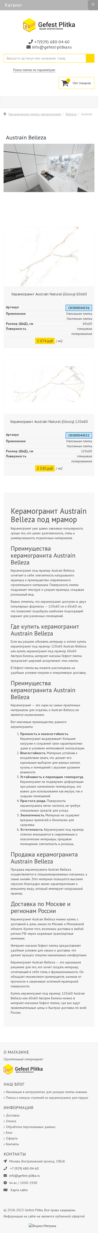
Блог (9, 1132)
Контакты (12, 1144)
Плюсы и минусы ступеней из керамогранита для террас (47, 1097)
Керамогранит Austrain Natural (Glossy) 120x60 (49, 421)
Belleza (71, 114)
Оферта (12, 1138)
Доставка (13, 1115)
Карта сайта (19, 1190)
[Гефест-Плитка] (49, 25)
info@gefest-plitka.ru (52, 47)
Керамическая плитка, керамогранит (35, 114)
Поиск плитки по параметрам (34, 70)
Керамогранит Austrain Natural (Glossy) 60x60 (49, 294)
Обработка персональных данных (30, 1127)
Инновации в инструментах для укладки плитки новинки (46, 1092)
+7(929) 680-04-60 (51, 41)
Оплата (11, 1121)
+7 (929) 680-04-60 (24, 1168)
